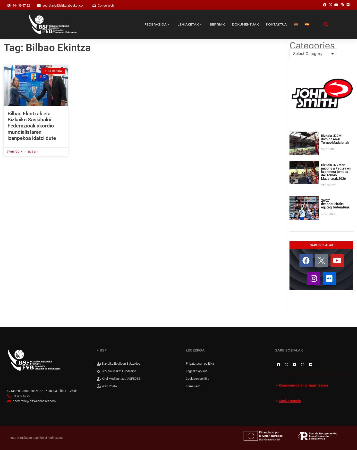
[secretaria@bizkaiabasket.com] (39, 5)
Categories (312, 45)
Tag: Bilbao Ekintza (47, 48)
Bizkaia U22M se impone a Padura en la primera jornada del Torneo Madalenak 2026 (336, 171)
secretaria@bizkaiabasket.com (63, 5)
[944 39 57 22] (9, 5)
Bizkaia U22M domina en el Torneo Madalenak (335, 139)
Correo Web (106, 5)
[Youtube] (337, 260)
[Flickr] (329, 278)
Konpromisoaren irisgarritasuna (303, 385)
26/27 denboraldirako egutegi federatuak (335, 203)
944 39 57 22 (21, 5)
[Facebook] (306, 260)
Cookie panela (290, 401)
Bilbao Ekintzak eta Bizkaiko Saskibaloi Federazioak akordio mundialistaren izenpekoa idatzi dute (32, 126)
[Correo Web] (94, 5)
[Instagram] (313, 278)
